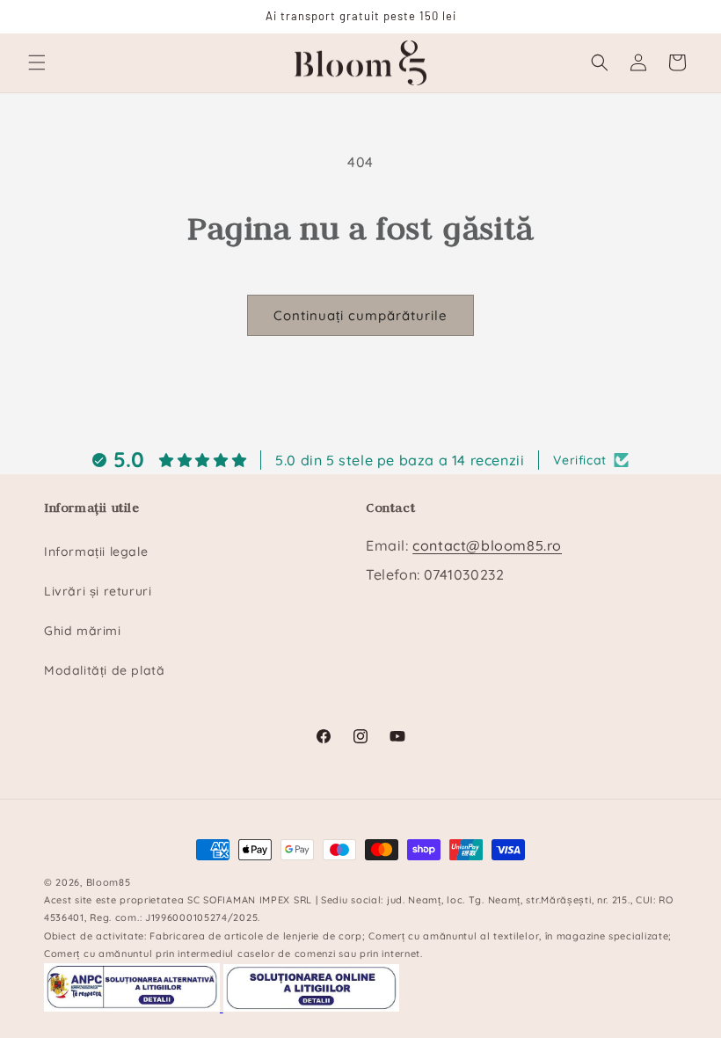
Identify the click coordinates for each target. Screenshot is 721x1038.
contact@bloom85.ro (487, 545)
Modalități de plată (104, 670)
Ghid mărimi (82, 631)
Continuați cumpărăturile (360, 315)
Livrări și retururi (97, 591)
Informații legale (96, 551)
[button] (37, 62)
